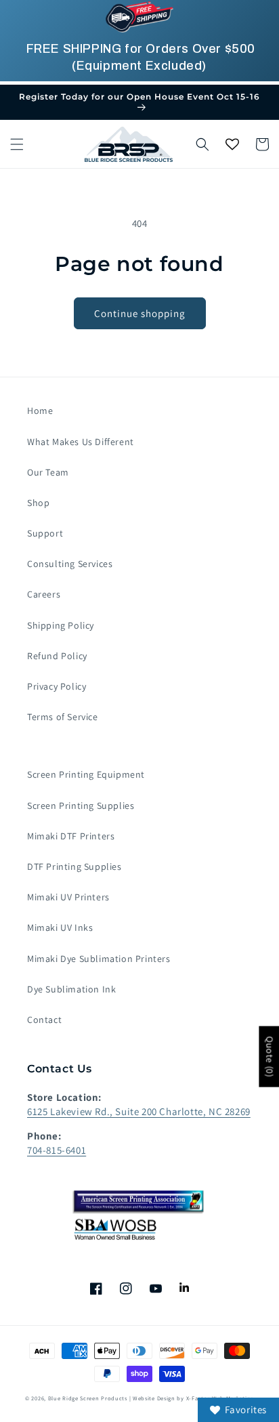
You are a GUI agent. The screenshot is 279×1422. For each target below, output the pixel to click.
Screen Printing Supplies (80, 805)
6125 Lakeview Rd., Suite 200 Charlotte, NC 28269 (139, 1111)
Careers (43, 594)
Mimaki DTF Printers (70, 836)
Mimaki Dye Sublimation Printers (99, 959)
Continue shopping (140, 313)
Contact (44, 1019)
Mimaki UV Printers (68, 897)
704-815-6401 (56, 1150)
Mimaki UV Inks (60, 927)
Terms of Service (62, 717)
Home (40, 410)
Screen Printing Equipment (86, 774)
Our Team (48, 472)
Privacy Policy (56, 686)
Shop (38, 503)
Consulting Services (69, 564)
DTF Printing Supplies (74, 866)
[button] (17, 144)
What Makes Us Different (80, 442)
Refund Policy (57, 656)
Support (45, 533)
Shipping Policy (60, 625)
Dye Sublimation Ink (71, 989)
